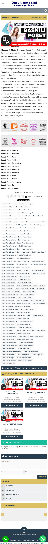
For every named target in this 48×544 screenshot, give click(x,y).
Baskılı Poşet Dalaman (22, 306)
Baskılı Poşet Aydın (8, 267)
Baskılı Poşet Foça (7, 330)
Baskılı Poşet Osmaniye (38, 264)
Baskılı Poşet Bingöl (38, 270)
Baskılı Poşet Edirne (24, 237)
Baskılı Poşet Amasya (8, 355)
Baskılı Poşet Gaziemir (9, 361)
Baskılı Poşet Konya (8, 300)
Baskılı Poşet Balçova (8, 282)
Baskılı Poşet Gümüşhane (10, 228)
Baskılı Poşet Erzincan (23, 267)
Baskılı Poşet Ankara (22, 207)
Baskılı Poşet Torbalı (38, 330)
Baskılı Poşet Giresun (8, 216)
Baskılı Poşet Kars (22, 264)
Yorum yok (32, 368)
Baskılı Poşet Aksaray (26, 321)
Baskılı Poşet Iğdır (7, 288)
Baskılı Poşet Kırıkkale (9, 240)
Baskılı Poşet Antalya (24, 222)
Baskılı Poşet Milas (22, 288)
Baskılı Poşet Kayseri (23, 324)
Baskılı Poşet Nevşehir (31, 351)
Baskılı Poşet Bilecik (8, 258)
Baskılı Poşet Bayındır (24, 358)
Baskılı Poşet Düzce (40, 222)
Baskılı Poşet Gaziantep (9, 345)
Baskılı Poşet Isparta (8, 303)
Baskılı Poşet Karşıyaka (9, 279)
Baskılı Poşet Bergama (37, 225)
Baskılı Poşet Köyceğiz (9, 315)
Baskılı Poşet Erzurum (25, 282)
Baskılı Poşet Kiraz (7, 225)
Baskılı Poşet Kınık (25, 210)
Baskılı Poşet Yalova (38, 273)
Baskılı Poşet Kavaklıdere (10, 309)
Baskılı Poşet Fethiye (23, 312)
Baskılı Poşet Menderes (9, 246)
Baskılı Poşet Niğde (8, 207)
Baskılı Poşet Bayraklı (27, 213)
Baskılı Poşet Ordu (25, 234)
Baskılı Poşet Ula (38, 216)
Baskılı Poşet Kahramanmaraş (11, 351)
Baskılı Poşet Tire (22, 300)
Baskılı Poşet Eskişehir (25, 297)
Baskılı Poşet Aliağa (36, 336)
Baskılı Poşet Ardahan (9, 237)
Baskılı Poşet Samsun (27, 309)
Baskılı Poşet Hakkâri (23, 258)
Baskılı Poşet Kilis (37, 355)
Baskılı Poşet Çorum (29, 291)
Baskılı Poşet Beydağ (8, 243)
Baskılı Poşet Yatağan (37, 288)
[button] (42, 538)
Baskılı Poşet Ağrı (7, 306)
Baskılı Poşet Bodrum (37, 300)
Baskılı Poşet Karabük (23, 219)
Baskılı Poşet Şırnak (25, 255)
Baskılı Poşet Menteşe (9, 261)
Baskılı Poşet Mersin (23, 273)
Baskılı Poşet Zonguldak (9, 321)
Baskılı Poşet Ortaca (8, 252)
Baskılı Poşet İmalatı (37, 543)
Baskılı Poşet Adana (38, 261)
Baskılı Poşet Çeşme (8, 264)
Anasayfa (34, 17)
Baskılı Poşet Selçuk (8, 358)
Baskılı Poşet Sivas (23, 270)
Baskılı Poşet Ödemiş (8, 222)
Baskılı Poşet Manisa (25, 361)
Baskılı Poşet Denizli (8, 339)
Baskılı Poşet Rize (24, 279)
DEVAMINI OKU (12, 405)
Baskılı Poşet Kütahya (23, 330)
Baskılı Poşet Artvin (23, 252)
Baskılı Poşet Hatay (8, 273)
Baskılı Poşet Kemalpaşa (25, 339)
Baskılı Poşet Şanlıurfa (9, 327)
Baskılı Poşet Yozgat (39, 303)
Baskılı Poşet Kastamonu (10, 294)
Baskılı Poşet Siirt (21, 225)
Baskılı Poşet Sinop (24, 240)
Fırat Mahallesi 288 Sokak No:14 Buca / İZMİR (24, 540)
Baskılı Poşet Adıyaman (9, 276)
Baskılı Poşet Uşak (25, 246)
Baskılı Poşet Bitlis (39, 285)
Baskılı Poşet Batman (25, 327)
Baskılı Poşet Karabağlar (25, 204)
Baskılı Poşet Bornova (8, 333)
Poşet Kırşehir (23, 336)
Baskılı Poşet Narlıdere (9, 336)
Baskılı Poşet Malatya (26, 345)
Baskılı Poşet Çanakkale (23, 231)
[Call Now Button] (5, 539)
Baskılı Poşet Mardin (24, 216)
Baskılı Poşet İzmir (24, 333)
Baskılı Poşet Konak (8, 285)
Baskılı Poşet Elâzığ (38, 252)
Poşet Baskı (13, 543)
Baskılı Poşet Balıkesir (9, 297)
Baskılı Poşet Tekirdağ (24, 285)
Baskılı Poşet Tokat (24, 315)
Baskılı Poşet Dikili (23, 355)
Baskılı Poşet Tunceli (8, 364)
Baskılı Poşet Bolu (38, 315)
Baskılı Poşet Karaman (24, 249)
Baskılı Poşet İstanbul (8, 318)
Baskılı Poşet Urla (7, 231)
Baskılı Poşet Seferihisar (9, 342)
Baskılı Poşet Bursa (8, 219)
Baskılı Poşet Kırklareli (9, 255)
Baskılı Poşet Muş (23, 318)
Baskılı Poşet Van (23, 261)
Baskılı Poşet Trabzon (8, 348)
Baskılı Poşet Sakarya (27, 294)
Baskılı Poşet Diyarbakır (9, 210)
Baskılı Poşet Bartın (8, 312)
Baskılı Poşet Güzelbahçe (25, 243)
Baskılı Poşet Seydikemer (9, 213)
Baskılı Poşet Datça (8, 324)
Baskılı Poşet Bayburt (26, 342)
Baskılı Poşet (42, 17)
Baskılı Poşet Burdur (8, 204)
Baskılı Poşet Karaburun (9, 234)
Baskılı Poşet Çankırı (8, 249)
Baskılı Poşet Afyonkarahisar (11, 291)
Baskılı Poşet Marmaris (27, 228)
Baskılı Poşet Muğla (23, 303)
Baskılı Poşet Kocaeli (8, 270)
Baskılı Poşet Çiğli (24, 276)
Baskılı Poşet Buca (24, 348)
